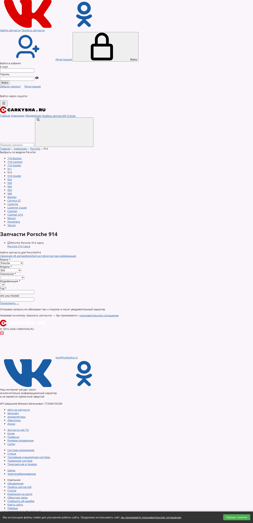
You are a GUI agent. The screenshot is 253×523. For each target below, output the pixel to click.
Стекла (11, 453)
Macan (11, 218)
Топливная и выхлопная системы (28, 457)
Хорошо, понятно (236, 517)
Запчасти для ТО (18, 430)
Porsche (35, 148)
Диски (11, 424)
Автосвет (13, 413)
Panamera (13, 221)
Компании (17, 115)
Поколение (8, 274)
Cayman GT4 (15, 214)
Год (3, 288)
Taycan (11, 225)
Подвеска (13, 437)
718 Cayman (15, 162)
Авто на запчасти (18, 409)
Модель (6, 266)
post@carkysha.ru (67, 357)
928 (9, 183)
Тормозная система (19, 460)
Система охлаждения (20, 450)
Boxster (12, 197)
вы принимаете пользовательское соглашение (151, 517)
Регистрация (32, 86)
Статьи (71, 115)
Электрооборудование (21, 474)
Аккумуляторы (16, 417)
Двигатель (14, 420)
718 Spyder (14, 165)
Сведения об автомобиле (16, 256)
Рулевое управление (20, 440)
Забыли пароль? (10, 86)
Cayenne (12, 204)
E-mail (4, 67)
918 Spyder (14, 176)
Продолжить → (9, 303)
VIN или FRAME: (10, 296)
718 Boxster (14, 158)
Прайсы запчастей (54, 115)
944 (9, 186)
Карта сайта (15, 504)
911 (9, 169)
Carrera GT (14, 200)
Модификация (10, 281)
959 (9, 190)
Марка (5, 259)
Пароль (4, 74)
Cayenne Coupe (17, 207)
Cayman (12, 211)
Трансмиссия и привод (22, 464)
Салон (11, 444)
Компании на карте (19, 494)
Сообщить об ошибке (20, 501)
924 (9, 179)
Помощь (12, 508)
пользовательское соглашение (99, 315)
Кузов (11, 433)
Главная (5, 115)
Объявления (33, 115)
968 (9, 193)
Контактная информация (60, 256)
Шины (11, 470)
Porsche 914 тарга (18, 246)
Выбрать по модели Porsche (18, 152)
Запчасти (38, 256)
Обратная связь (17, 497)
